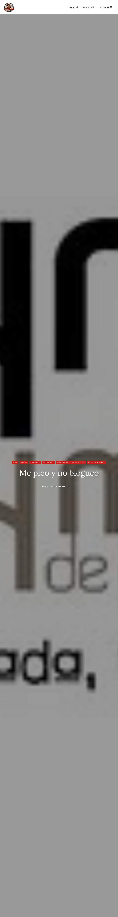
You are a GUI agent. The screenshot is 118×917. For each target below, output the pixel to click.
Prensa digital (96, 462)
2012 (15, 462)
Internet (48, 462)
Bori (45, 486)
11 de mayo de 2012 (63, 486)
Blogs (24, 462)
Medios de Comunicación (71, 462)
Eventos (35, 462)
